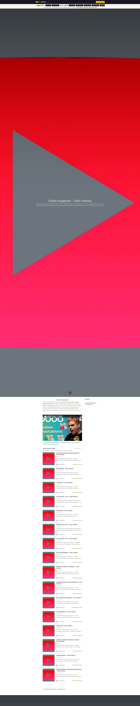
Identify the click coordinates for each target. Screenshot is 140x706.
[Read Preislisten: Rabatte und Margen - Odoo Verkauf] (49, 572)
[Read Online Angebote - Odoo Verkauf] (49, 660)
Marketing (102, 5)
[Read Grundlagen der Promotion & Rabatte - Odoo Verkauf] (49, 587)
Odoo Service (72, 5)
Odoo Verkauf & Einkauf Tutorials (49, 689)
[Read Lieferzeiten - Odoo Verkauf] (49, 487)
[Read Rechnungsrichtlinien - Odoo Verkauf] (49, 557)
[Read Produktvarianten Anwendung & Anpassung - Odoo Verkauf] (49, 675)
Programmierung (87, 5)
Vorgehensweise (95, 5)
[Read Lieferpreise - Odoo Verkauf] (49, 515)
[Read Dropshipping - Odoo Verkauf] (49, 473)
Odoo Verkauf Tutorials (61, 689)
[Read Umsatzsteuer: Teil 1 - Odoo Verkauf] (49, 543)
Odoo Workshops (55, 5)
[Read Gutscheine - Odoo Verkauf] (49, 630)
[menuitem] (52, 2)
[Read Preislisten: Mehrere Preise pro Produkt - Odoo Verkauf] (49, 645)
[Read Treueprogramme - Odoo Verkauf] (49, 616)
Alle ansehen (77, 448)
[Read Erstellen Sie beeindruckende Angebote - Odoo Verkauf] (49, 458)
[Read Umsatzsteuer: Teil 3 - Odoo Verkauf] (49, 501)
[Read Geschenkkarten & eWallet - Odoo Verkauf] (49, 602)
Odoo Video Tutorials (77, 464)
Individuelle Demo (79, 5)
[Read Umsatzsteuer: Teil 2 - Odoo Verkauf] (49, 529)
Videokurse (48, 5)
